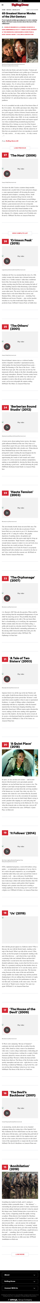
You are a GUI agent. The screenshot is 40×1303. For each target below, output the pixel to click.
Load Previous (20, 148)
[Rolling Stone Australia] (20, 6)
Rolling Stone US (12, 141)
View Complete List (20, 233)
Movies (9, 9)
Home (3, 9)
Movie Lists (16, 9)
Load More (20, 1254)
